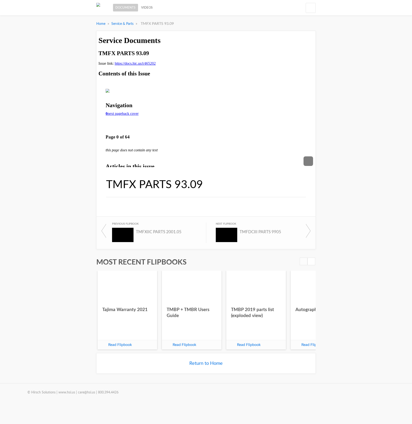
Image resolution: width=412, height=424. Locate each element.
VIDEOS (147, 7)
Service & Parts (122, 24)
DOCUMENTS (125, 7)
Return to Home (206, 363)
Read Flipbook (120, 345)
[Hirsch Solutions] (98, 7)
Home (101, 24)
